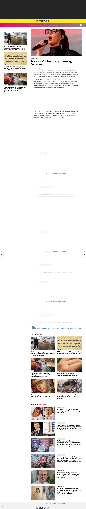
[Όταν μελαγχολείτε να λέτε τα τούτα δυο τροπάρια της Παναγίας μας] (43, 386)
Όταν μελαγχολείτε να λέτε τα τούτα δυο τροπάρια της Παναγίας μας (42, 395)
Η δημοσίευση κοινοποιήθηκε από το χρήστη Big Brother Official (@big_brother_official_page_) (61, 272)
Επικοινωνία (63, 504)
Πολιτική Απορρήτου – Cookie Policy (51, 504)
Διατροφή (51, 25)
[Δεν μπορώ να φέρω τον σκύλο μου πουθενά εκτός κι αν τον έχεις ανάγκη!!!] (69, 386)
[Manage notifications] (2, 506)
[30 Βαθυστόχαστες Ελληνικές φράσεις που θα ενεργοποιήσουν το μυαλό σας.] (69, 343)
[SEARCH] (78, 25)
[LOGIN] (81, 25)
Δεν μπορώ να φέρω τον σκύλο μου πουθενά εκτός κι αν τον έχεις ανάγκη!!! (68, 396)
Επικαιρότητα (43, 404)
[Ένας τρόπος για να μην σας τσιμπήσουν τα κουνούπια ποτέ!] (69, 365)
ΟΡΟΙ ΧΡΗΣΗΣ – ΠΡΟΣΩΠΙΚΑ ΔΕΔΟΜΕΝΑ (58, 503)
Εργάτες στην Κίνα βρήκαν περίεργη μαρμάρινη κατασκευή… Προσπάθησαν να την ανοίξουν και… (42, 353)
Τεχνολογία (34, 25)
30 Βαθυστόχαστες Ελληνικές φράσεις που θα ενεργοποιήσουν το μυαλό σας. (69, 353)
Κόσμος (28, 25)
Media (10, 25)
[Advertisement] (43, 9)
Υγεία (40, 25)
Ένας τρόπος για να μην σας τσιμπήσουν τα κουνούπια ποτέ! (67, 374)
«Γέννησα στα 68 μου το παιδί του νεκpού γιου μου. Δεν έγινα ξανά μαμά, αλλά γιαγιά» (69, 410)
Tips (32, 371)
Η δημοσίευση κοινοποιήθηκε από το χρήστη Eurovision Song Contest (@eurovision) (58, 194)
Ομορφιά (45, 25)
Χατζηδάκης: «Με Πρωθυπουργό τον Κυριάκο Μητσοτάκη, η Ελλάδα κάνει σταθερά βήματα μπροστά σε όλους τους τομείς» (68, 475)
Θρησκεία (33, 392)
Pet (59, 392)
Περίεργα (22, 25)
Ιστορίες (16, 25)
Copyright (46, 503)
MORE (56, 25)
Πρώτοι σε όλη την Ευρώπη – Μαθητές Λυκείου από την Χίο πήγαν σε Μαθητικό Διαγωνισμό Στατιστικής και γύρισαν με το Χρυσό (69, 443)
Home (6, 25)
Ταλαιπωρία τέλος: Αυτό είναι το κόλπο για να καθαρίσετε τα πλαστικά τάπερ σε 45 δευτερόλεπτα (42, 375)
